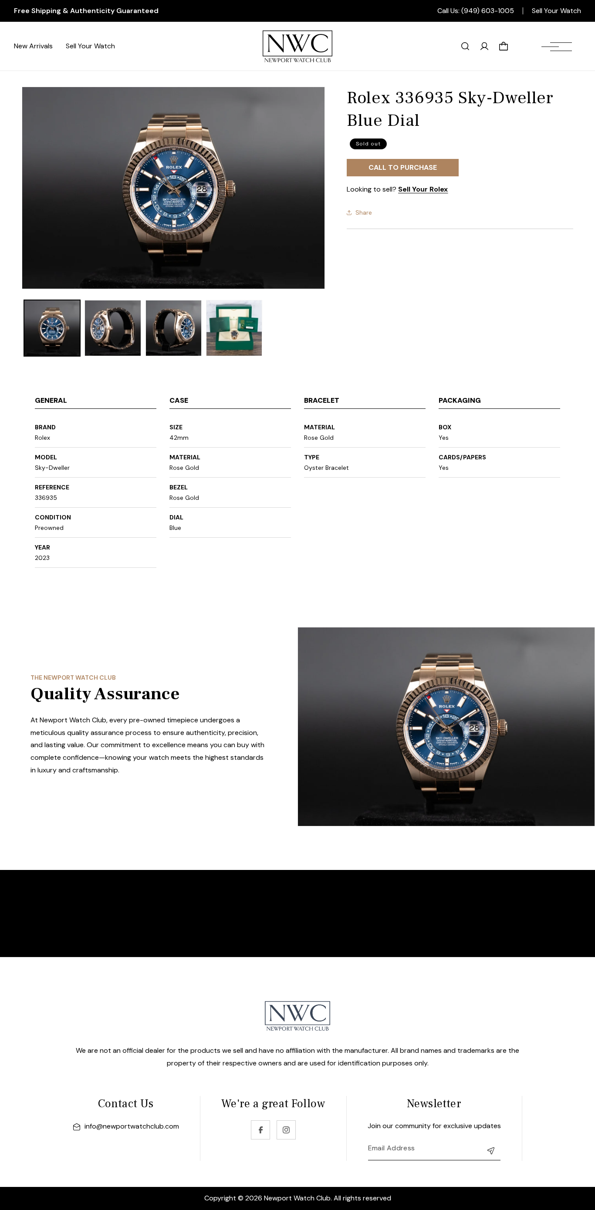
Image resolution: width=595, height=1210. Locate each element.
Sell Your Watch (556, 10)
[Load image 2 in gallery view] (113, 328)
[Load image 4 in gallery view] (234, 328)
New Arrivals (33, 46)
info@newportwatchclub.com (132, 1126)
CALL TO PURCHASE (402, 167)
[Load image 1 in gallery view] (52, 328)
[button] (556, 46)
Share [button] (363, 212)
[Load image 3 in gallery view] (173, 328)
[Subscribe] (490, 1150)
